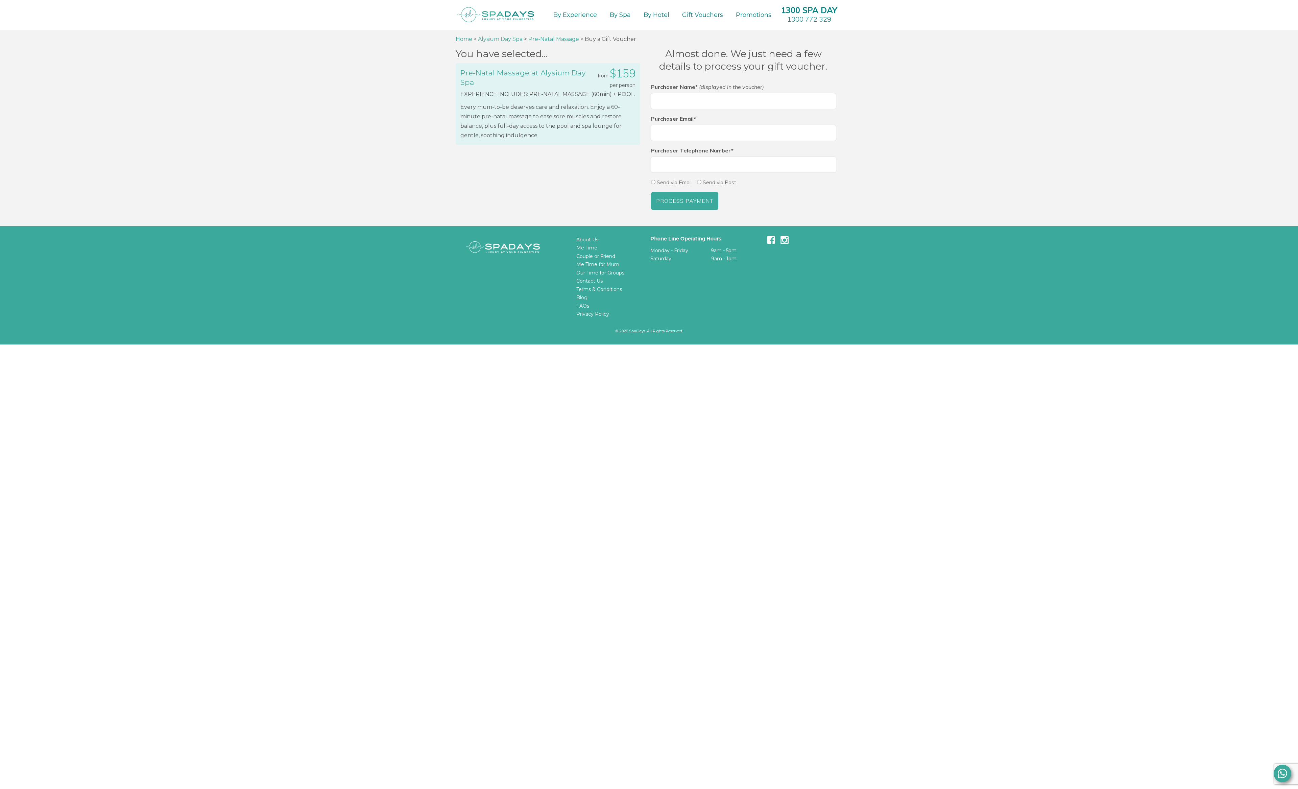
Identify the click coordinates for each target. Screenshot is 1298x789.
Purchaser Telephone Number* (692, 150)
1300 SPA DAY (809, 10)
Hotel (656, 15)
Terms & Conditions (599, 289)
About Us (587, 240)
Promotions (753, 15)
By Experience (575, 15)
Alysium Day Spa (500, 39)
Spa (620, 15)
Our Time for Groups (600, 273)
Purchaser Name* (674, 86)
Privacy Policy (592, 314)
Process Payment (684, 200)
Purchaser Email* (673, 118)
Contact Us (589, 281)
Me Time (586, 248)
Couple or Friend (595, 256)
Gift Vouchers (702, 15)
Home (464, 39)
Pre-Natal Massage (553, 39)
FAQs (582, 306)
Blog (581, 297)
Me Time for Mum (597, 264)
